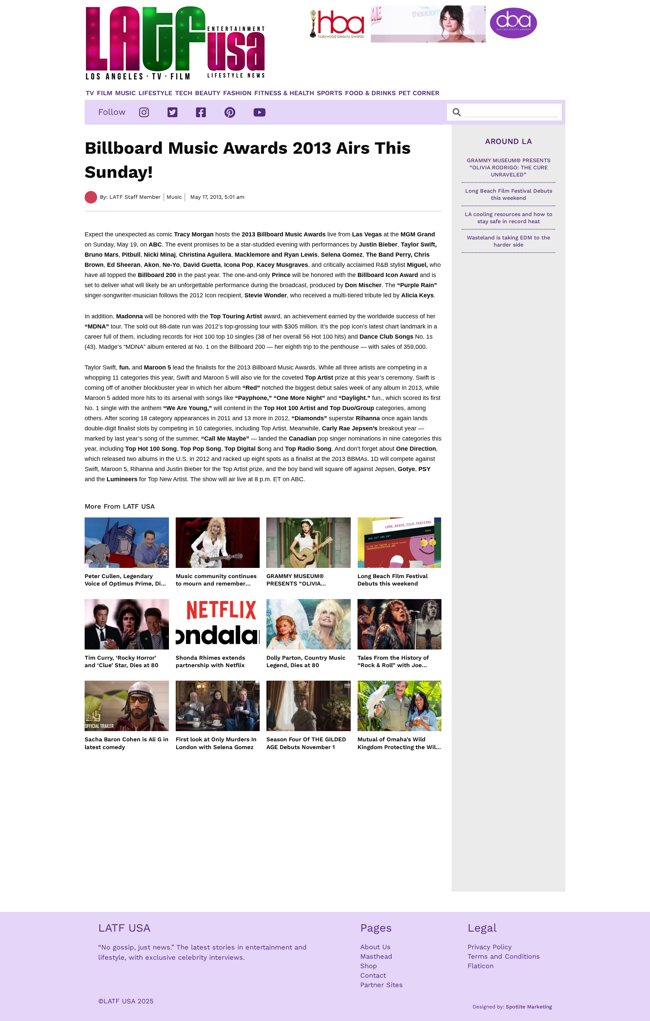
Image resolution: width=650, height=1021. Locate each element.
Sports (329, 93)
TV (90, 93)
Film (104, 93)
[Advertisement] (429, 63)
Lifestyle (155, 93)
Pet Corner (418, 93)
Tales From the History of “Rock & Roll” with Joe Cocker (393, 661)
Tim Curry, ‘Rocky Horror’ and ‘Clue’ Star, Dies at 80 (121, 661)
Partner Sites (381, 985)
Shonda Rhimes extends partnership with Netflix (210, 661)
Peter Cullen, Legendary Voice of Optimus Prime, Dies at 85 (126, 580)
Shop (368, 966)
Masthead (376, 956)
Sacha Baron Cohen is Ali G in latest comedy (127, 743)
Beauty (207, 93)
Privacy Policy (490, 947)
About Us (375, 947)
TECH (183, 93)
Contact (373, 975)
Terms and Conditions (504, 956)
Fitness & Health (284, 93)
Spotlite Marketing (529, 1007)
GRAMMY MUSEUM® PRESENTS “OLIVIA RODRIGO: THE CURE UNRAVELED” (296, 580)
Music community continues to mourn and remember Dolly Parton (216, 580)
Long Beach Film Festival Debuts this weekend (393, 580)
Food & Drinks (370, 93)
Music (125, 93)
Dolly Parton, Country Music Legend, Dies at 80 (306, 661)
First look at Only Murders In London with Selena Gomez (216, 743)
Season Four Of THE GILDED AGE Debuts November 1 (306, 743)
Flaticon (481, 966)
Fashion (237, 93)
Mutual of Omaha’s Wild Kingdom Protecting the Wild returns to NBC (398, 743)
